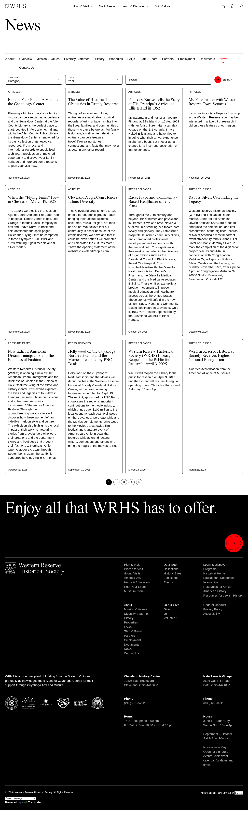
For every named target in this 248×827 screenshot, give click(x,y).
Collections (171, 569)
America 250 (132, 578)
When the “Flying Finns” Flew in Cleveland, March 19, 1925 (33, 199)
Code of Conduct (214, 605)
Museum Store (134, 591)
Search (227, 80)
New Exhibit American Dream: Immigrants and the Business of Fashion (31, 355)
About (128, 605)
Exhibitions (171, 578)
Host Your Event (135, 586)
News (223, 59)
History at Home (214, 573)
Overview (25, 59)
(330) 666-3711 (213, 703)
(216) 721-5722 (134, 703)
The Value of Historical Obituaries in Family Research (93, 102)
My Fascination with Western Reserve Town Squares (213, 102)
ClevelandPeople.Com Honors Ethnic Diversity (92, 199)
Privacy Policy (212, 609)
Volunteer (170, 618)
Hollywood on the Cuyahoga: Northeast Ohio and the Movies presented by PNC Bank (92, 357)
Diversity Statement (77, 59)
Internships (210, 582)
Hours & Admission (137, 582)
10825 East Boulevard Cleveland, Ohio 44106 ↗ (142, 681)
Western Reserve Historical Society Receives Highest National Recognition (211, 355)
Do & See (105, 6)
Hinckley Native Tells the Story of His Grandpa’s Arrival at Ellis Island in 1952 (154, 104)
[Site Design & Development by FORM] (222, 793)
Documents (207, 59)
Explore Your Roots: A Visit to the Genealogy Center (33, 102)
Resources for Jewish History (223, 595)
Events (168, 582)
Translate (34, 802)
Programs (209, 569)
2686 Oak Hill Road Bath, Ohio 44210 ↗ (217, 681)
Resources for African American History (217, 589)
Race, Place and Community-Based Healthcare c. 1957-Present (152, 201)
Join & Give (162, 6)
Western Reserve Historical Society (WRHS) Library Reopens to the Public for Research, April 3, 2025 (150, 357)
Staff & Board (149, 59)
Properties (116, 59)
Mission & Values (48, 59)
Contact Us (26, 67)
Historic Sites (172, 573)
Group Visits (132, 573)
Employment (186, 59)
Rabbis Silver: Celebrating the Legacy (214, 199)
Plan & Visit (81, 6)
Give (167, 609)
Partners (168, 59)
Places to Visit (133, 569)
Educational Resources (219, 578)
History (99, 59)
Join (166, 613)
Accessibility (211, 613)
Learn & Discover (133, 6)
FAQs (131, 59)
